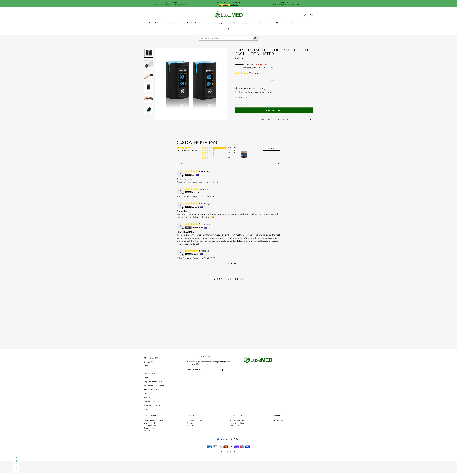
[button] (242, 73)
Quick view (164, 324)
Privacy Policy (150, 374)
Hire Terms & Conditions (154, 389)
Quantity (241, 98)
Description (274, 81)
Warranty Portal (151, 401)
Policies (147, 377)
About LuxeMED (151, 358)
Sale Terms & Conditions (154, 385)
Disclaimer (148, 393)
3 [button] (228, 263)
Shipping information (274, 119)
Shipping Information (153, 382)
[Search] (255, 38)
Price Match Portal (152, 405)
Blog (146, 409)
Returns (147, 397)
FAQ (146, 366)
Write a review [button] (272, 148)
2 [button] (225, 263)
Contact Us (148, 362)
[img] (192, 171)
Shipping (250, 67)
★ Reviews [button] (16, 464)
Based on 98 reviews (187, 150)
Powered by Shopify (228, 452)
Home (146, 370)
